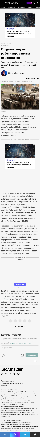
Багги (30, 81)
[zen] (14, 374)
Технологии (4, 43)
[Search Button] (34, 3)
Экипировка (25, 81)
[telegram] (10, 374)
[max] (18, 374)
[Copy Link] (35, 434)
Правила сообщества (8, 381)
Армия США (12, 81)
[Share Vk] (5, 434)
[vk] (6, 374)
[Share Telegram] (25, 434)
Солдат (19, 81)
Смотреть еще (20, 284)
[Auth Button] (38, 3)
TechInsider (11, 3)
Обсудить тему (33, 78)
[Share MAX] (15, 434)
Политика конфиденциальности (12, 383)
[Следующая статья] (20, 361)
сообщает (5, 299)
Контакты (4, 385)
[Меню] (2, 3)
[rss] (2, 374)
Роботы (11, 43)
